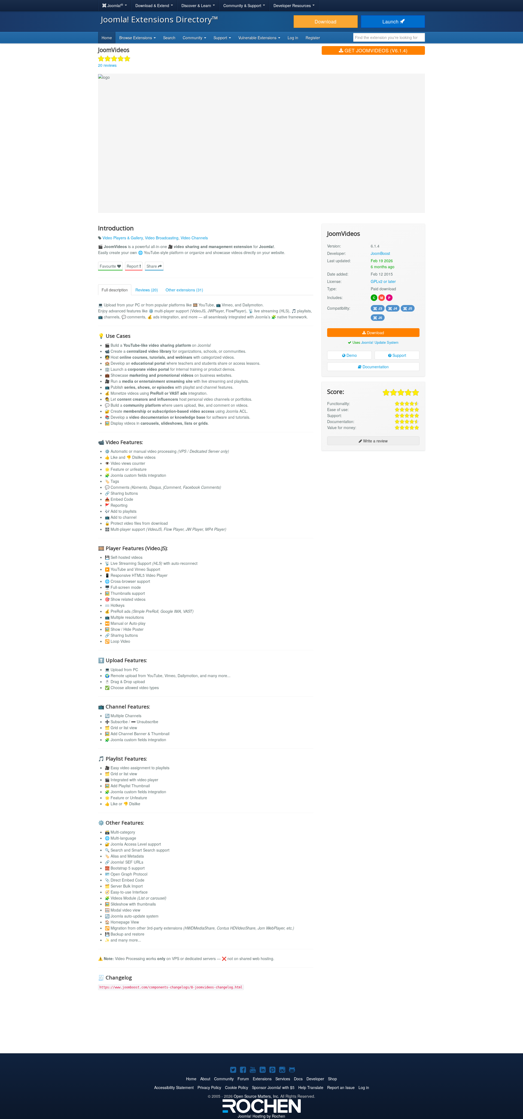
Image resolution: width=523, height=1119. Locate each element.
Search (169, 37)
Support (398, 355)
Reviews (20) (146, 289)
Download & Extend (152, 5)
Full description (115, 289)
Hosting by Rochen (261, 1116)
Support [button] (221, 37)
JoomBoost (380, 253)
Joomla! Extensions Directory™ (159, 19)
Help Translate (310, 1087)
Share (152, 266)
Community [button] (193, 37)
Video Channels (194, 237)
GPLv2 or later (383, 281)
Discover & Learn (196, 5)
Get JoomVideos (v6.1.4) (375, 50)
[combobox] (389, 37)
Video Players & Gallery (122, 237)
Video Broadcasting (161, 237)
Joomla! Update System (380, 342)
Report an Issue (341, 1087)
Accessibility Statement (174, 1087)
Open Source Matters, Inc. (256, 1096)
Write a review (375, 441)
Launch (391, 21)
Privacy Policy (209, 1087)
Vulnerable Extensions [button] (258, 37)
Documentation (375, 366)
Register (313, 37)
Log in (293, 37)
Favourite (108, 266)
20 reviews (107, 65)
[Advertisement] (373, 490)
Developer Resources (292, 5)
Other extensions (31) (184, 289)
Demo (351, 355)
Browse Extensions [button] (136, 37)
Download (325, 21)
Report (133, 266)
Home (107, 37)
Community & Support (242, 5)
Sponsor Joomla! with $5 (273, 1087)
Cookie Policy (236, 1087)
